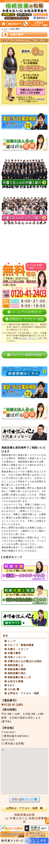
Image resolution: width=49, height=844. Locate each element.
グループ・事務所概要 (21, 645)
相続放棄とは (15, 665)
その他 (12, 689)
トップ (4, 29)
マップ (22, 799)
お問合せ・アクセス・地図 (23, 693)
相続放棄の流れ (17, 673)
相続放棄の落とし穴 (19, 677)
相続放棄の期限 (17, 669)
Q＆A (11, 685)
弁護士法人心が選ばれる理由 (25, 661)
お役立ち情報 (15, 681)
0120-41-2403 (13, 704)
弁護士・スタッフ (18, 649)
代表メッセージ (17, 657)
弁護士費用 (14, 653)
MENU (13, 24)
